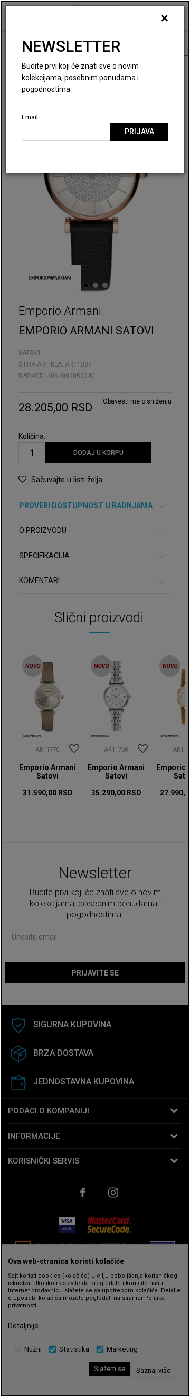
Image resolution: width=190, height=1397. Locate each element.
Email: (31, 117)
